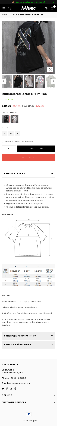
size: (5, 127)
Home (4, 14)
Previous (4, 47)
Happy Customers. (32, 301)
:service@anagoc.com (19, 383)
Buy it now (28, 157)
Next (53, 47)
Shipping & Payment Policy (20, 335)
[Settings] (46, 8)
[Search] (9, 8)
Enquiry (29, 141)
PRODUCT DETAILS (14, 173)
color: (9, 112)
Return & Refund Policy (17, 344)
